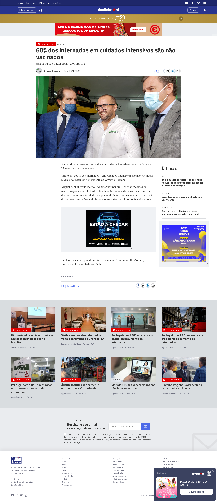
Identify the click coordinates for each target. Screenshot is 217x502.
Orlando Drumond (169, 393)
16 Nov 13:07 (184, 393)
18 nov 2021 (71, 70)
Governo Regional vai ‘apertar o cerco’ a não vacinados (182, 387)
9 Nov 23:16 (130, 393)
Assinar (193, 10)
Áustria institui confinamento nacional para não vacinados (80, 387)
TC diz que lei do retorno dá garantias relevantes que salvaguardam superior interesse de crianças (182, 182)
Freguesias (31, 2)
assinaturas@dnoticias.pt (23, 482)
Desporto (66, 470)
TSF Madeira (44, 2)
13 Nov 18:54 (88, 343)
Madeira (66, 461)
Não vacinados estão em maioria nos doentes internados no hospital (32, 338)
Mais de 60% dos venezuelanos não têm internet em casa (133, 387)
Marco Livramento (18, 347)
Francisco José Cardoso (71, 343)
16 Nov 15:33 (34, 347)
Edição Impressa (120, 479)
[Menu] (12, 10)
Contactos (168, 467)
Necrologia (117, 473)
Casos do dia (67, 476)
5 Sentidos (67, 473)
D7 (12, 2)
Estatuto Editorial (171, 461)
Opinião (65, 479)
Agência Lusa (117, 347)
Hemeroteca (118, 482)
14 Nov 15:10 (130, 347)
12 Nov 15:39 (180, 347)
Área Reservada (120, 476)
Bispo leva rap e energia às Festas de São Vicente (182, 198)
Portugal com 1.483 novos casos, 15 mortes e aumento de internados (132, 338)
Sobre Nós (168, 464)
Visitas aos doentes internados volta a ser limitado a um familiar (82, 337)
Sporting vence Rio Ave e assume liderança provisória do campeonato (181, 212)
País (64, 464)
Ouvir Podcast (196, 491)
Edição (26, 10)
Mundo (65, 467)
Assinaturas (118, 464)
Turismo (20, 2)
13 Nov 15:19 (30, 397)
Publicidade (117, 467)
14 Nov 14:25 (80, 393)
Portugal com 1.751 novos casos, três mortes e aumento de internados (183, 338)
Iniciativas (57, 2)
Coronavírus (68, 276)
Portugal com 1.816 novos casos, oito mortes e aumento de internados (32, 388)
